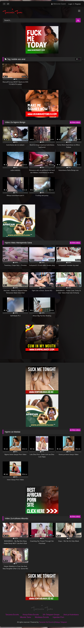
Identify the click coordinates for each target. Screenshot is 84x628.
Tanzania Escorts (12, 614)
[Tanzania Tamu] (42, 11)
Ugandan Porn (58, 617)
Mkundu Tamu (25, 617)
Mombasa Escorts (42, 617)
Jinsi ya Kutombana (71, 614)
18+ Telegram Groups (51, 614)
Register (78, 4)
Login (70, 4)
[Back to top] (77, 621)
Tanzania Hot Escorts (46, 622)
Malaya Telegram (61, 622)
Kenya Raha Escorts (31, 614)
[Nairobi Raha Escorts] (42, 53)
